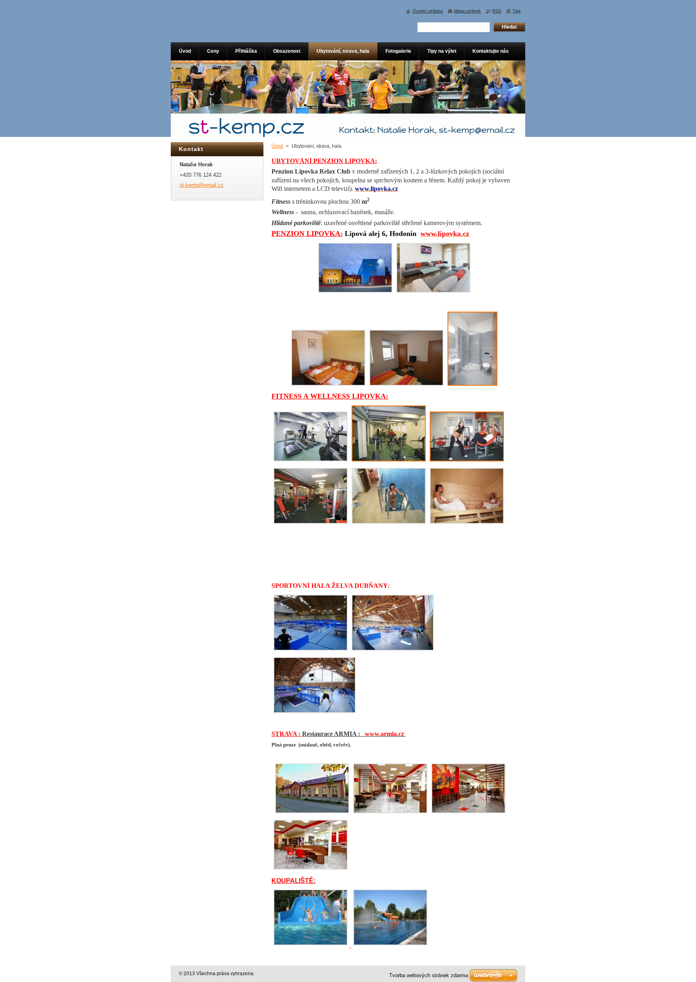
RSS (496, 10)
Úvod (277, 146)
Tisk (516, 10)
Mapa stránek (467, 10)
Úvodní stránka (427, 10)
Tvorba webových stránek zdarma (428, 975)
